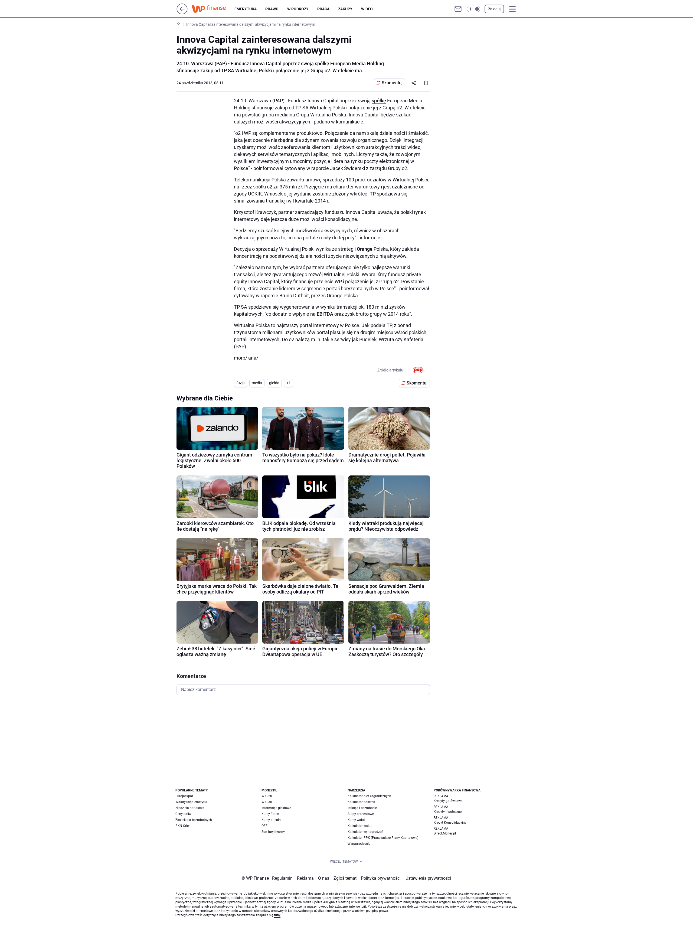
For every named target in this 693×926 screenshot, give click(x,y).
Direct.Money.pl (445, 833)
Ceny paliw (183, 814)
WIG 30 (266, 802)
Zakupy (345, 9)
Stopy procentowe (361, 814)
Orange (364, 249)
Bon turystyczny (273, 832)
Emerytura (245, 9)
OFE (264, 826)
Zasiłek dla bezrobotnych (193, 820)
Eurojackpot (184, 796)
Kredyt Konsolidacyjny (450, 822)
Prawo (272, 9)
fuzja (240, 383)
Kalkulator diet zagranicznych (369, 796)
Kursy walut (356, 820)
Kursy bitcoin (271, 820)
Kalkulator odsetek (361, 802)
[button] (473, 9)
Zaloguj (494, 9)
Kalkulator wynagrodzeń (365, 832)
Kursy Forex (270, 814)
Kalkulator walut (360, 826)
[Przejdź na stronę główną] (182, 12)
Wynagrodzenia (359, 844)
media (257, 383)
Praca (323, 9)
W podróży (298, 9)
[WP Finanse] (213, 9)
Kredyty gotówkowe (448, 801)
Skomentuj (392, 82)
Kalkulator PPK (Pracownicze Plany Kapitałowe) (383, 838)
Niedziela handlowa (189, 808)
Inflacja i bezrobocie (362, 808)
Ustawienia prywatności (427, 878)
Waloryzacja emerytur (191, 802)
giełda (274, 383)
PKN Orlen (183, 826)
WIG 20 (266, 796)
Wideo (367, 9)
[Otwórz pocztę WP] (458, 9)
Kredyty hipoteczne (448, 812)
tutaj (277, 915)
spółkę (379, 100)
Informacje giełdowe (276, 808)
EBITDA (325, 314)
